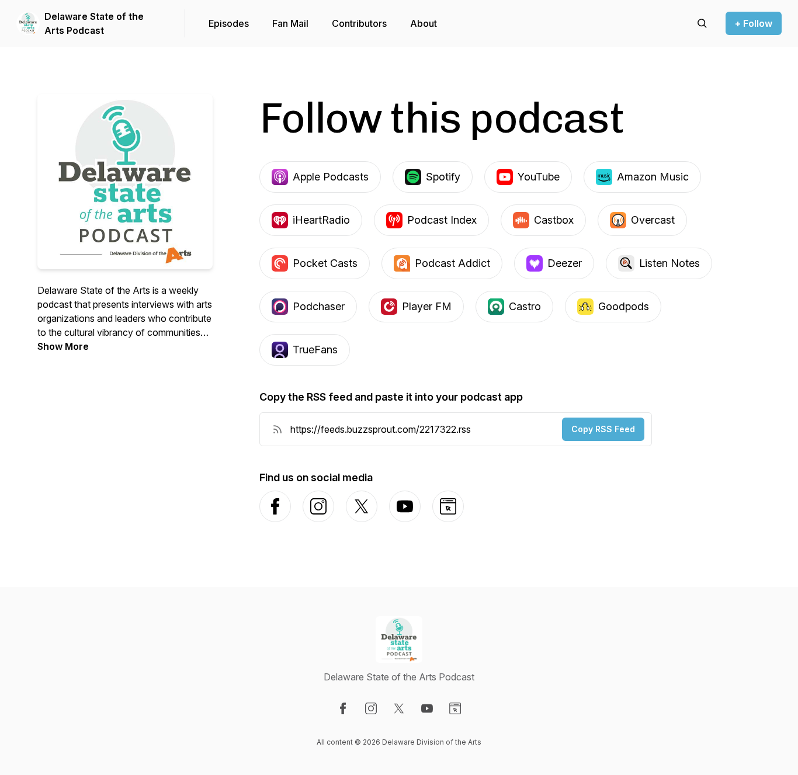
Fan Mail (290, 23)
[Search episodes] (702, 23)
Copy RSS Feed (603, 429)
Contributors (359, 23)
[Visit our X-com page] (399, 708)
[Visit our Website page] (455, 708)
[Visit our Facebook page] (343, 708)
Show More (63, 346)
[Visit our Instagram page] (371, 708)
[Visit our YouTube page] (427, 708)
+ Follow (753, 23)
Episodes (229, 23)
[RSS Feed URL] (277, 429)
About (423, 23)
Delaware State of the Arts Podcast (94, 23)
